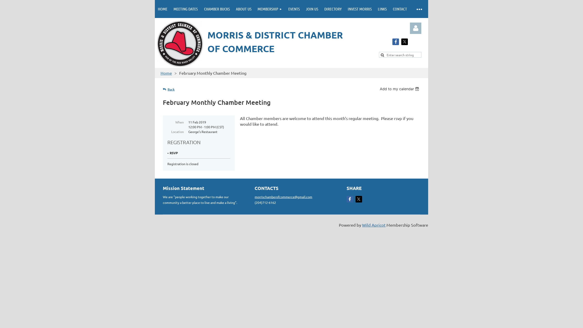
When (179, 122)
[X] (404, 41)
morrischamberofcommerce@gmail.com (283, 197)
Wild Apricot (374, 225)
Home (166, 73)
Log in (415, 28)
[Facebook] (395, 41)
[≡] (419, 9)
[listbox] (400, 89)
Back (171, 89)
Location (177, 132)
